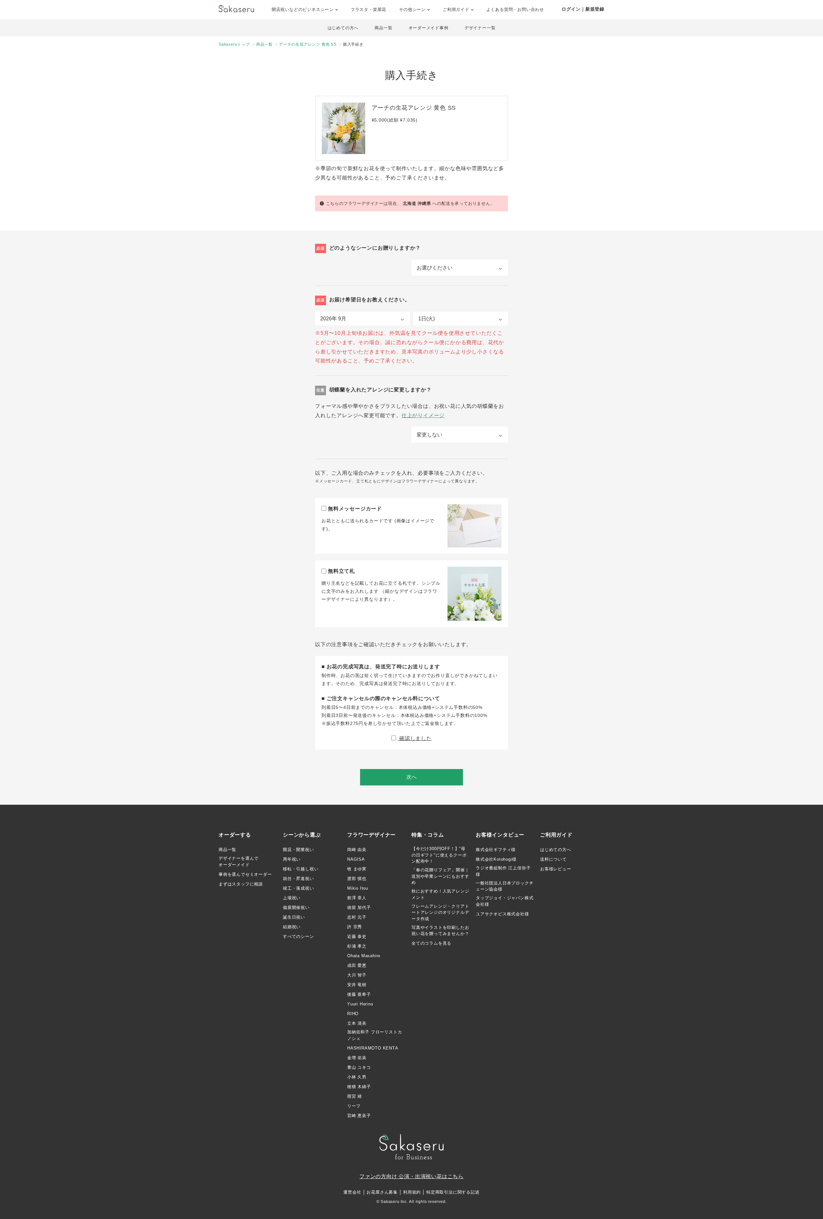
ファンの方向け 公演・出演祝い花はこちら (411, 1176)
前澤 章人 (356, 897)
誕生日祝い (294, 917)
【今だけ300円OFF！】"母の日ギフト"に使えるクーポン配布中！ (439, 855)
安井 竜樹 (356, 984)
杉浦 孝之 (356, 946)
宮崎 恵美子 (359, 1115)
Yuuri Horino (360, 1004)
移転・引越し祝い (300, 868)
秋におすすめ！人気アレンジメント (440, 894)
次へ (411, 777)
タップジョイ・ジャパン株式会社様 (504, 901)
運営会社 (352, 1192)
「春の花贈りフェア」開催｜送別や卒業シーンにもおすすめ (440, 876)
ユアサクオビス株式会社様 (502, 914)
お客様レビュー (555, 868)
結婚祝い (292, 926)
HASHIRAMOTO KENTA (372, 1048)
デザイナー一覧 (480, 27)
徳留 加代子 (359, 907)
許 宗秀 (354, 926)
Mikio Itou (357, 888)
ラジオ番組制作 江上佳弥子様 (503, 871)
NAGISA (356, 859)
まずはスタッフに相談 (241, 884)
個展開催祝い (296, 907)
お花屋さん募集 (382, 1192)
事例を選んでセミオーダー (245, 874)
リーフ (353, 1106)
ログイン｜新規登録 (583, 9)
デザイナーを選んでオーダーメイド (238, 861)
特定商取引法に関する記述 (453, 1192)
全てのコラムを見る (431, 943)
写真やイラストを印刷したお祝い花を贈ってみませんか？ (440, 930)
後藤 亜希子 (359, 994)
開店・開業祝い (298, 849)
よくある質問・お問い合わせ (515, 9)
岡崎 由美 (356, 849)
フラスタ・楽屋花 (368, 9)
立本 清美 (356, 1023)
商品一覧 (383, 27)
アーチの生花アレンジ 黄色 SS (308, 44)
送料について (553, 859)
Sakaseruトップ (234, 44)
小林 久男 (356, 1077)
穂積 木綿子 (359, 1086)
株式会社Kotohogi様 (496, 859)
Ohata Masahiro (363, 955)
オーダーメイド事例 (428, 27)
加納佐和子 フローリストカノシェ (374, 1035)
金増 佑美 (356, 1057)
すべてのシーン (298, 936)
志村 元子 (356, 917)
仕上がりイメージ (423, 415)
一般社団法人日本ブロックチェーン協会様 (504, 886)
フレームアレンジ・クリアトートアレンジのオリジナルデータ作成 (440, 912)
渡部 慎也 (356, 878)
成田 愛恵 (356, 965)
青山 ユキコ (359, 1067)
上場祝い (292, 897)
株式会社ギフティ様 (496, 849)
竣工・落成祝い (298, 888)
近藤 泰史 (356, 936)
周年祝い (292, 859)
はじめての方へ (343, 27)
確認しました (415, 738)
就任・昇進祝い (298, 878)
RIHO (352, 1013)
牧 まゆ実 (356, 868)
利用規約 (412, 1192)
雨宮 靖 (354, 1096)
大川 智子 (356, 975)
